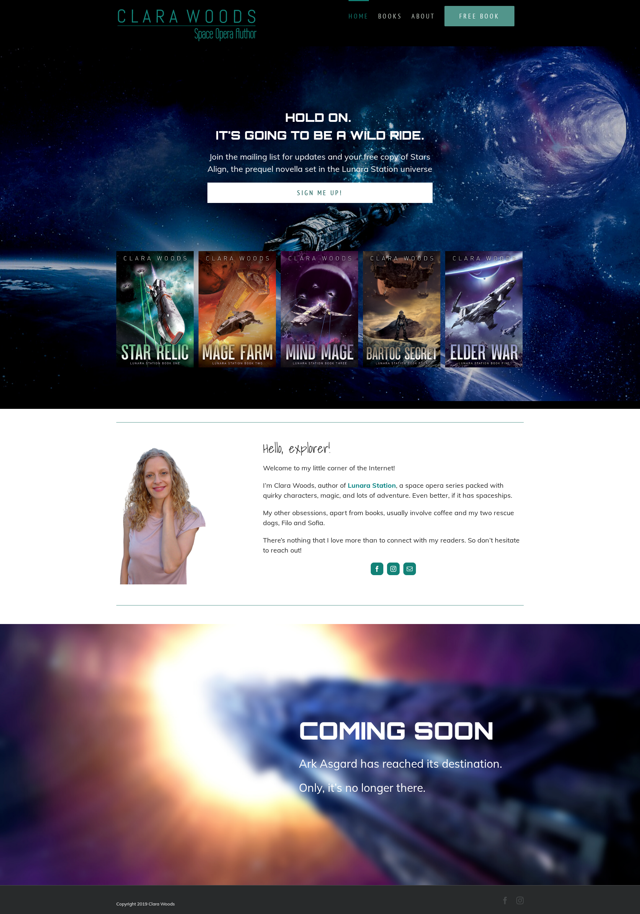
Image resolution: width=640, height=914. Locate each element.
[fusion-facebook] (377, 569)
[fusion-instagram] (393, 569)
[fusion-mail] (409, 569)
